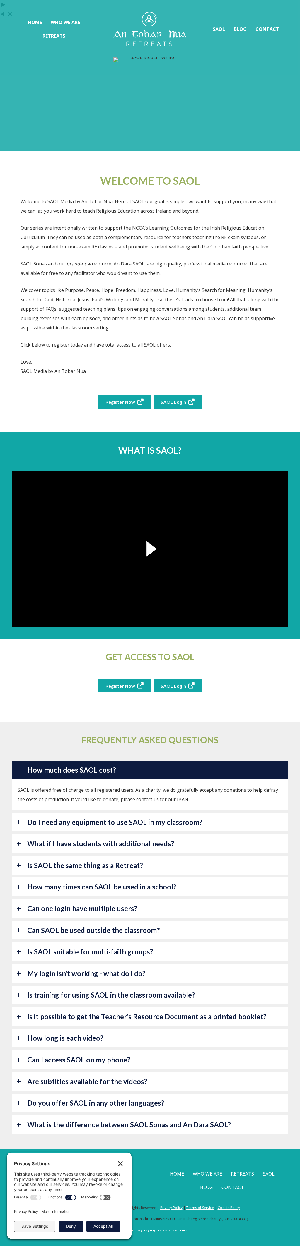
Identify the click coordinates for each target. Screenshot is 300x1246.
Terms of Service (200, 1207)
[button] (150, 770)
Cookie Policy (229, 1207)
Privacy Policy (171, 1207)
